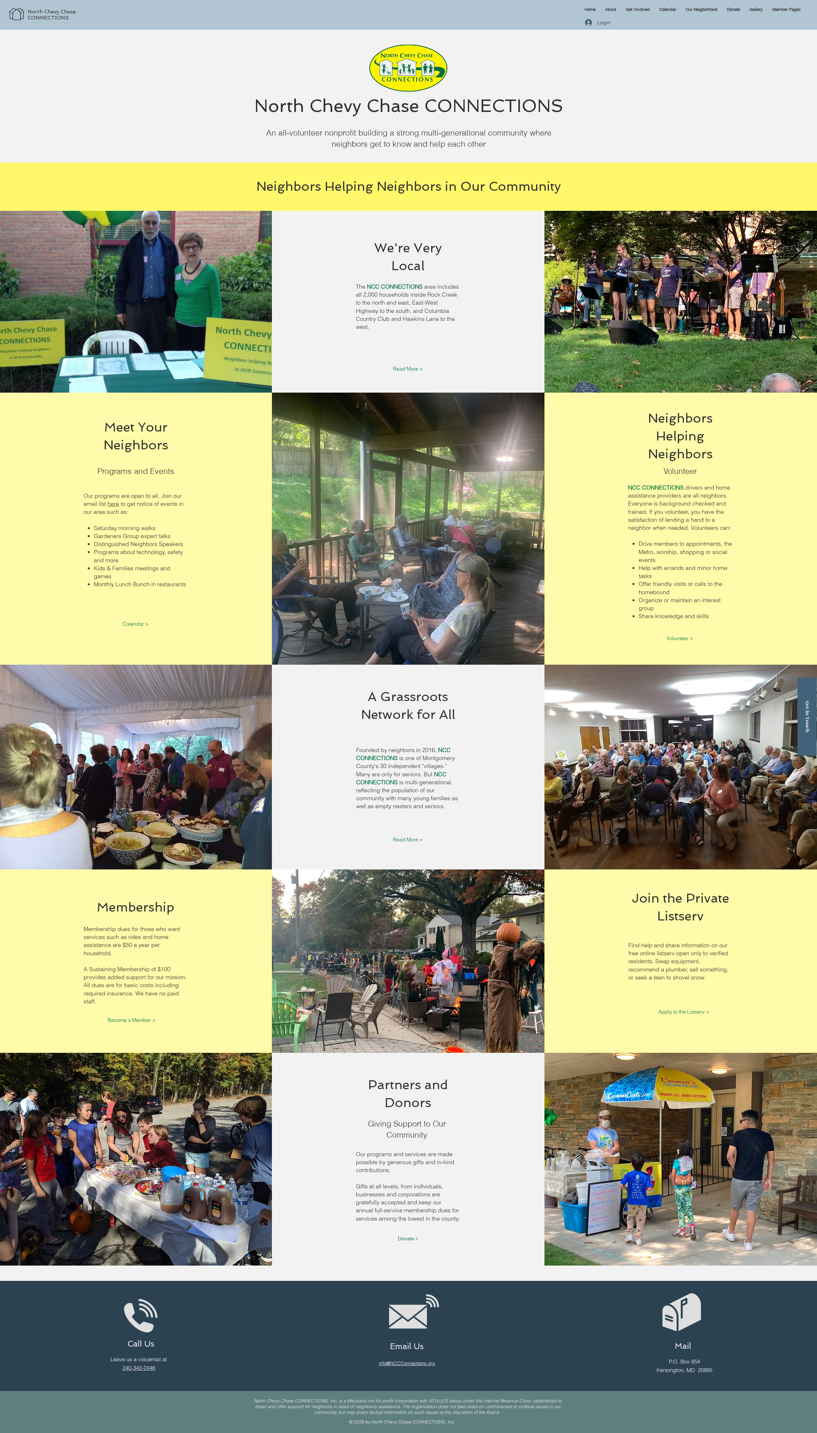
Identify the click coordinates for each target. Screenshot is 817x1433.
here (113, 503)
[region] (78, 7)
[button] (787, 9)
